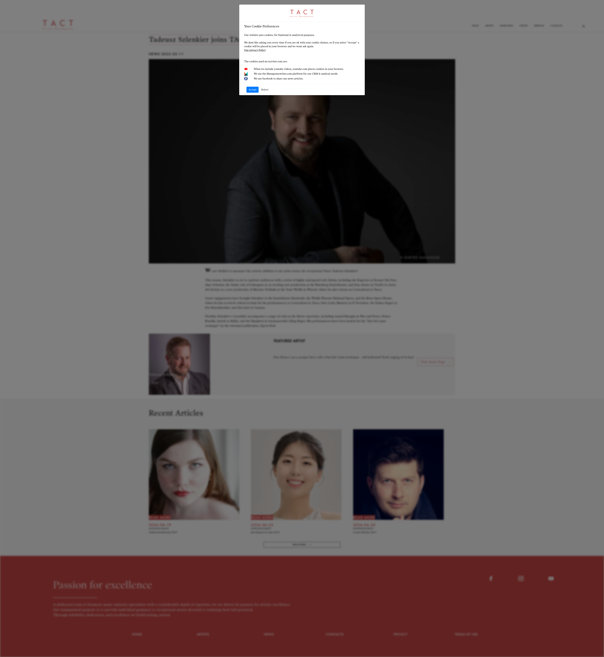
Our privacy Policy (255, 50)
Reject (264, 89)
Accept (253, 89)
